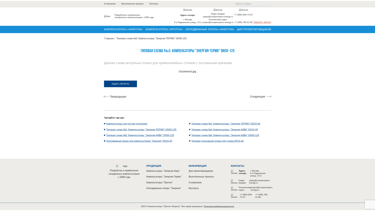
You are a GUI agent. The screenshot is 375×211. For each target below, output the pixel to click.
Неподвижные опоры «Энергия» (210, 29)
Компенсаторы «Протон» (164, 29)
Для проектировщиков (254, 29)
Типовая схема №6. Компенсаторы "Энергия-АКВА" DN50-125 (225, 135)
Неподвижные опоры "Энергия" (163, 188)
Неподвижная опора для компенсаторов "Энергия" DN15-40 (139, 141)
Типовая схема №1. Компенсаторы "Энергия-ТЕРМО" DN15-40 (225, 123)
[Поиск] (269, 3)
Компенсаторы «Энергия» (123, 29)
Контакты (153, 3)
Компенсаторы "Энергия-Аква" (163, 171)
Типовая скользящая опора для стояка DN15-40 (217, 141)
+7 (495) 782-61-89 (243, 22)
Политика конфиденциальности (219, 206)
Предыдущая (118, 96)
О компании (110, 3)
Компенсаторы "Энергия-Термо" (164, 176)
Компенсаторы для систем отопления (126, 123)
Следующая (257, 96)
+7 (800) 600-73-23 (243, 14)
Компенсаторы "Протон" (159, 182)
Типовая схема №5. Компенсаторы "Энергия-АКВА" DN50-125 (140, 135)
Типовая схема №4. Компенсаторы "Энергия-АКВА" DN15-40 (224, 129)
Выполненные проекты (132, 3)
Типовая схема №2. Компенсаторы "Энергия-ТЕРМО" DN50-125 (141, 129)
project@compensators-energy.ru (217, 22)
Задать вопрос (120, 84)
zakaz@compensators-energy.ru (218, 16)
